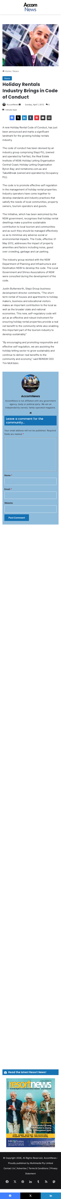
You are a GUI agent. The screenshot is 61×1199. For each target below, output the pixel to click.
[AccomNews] (31, 7)
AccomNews (12, 104)
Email (8, 489)
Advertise (22, 1168)
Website (8, 503)
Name (8, 475)
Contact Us (9, 1168)
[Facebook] (12, 117)
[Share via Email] (43, 117)
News (16, 71)
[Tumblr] (30, 117)
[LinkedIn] (24, 117)
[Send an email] (20, 104)
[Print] (49, 117)
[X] (18, 117)
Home (7, 71)
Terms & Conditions (38, 1168)
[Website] (31, 413)
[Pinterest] (36, 117)
